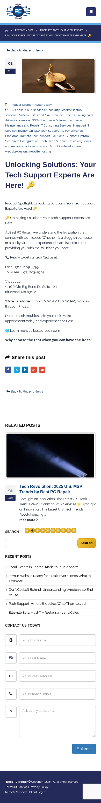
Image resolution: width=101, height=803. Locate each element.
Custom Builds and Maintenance (40, 115)
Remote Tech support (35, 136)
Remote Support (16, 792)
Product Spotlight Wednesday (31, 105)
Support (71, 136)
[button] (91, 11)
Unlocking (75, 141)
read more (27, 520)
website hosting (39, 151)
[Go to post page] (50, 455)
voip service (33, 146)
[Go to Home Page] (6, 30)
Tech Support (57, 141)
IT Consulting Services (55, 125)
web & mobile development (62, 146)
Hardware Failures (53, 120)
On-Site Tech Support (44, 130)
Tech (43, 141)
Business (17, 110)
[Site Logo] (18, 11)
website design (16, 151)
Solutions (58, 136)
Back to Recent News (26, 50)
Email (42, 370)
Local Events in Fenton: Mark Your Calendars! (43, 567)
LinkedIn (25, 370)
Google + (34, 370)
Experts (69, 115)
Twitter (17, 370)
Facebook (8, 370)
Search (87, 543)
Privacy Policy (39, 786)
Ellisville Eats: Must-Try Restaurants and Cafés (44, 612)
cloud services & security (42, 110)
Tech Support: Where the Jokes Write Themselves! (47, 604)
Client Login (37, 792)
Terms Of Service (16, 786)
